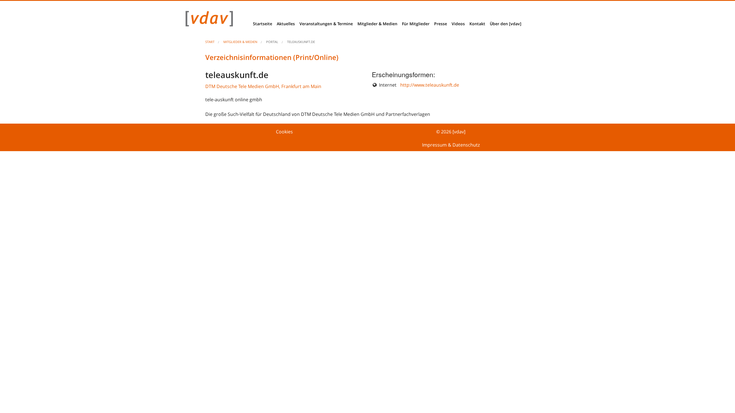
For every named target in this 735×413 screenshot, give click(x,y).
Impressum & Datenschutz (451, 145)
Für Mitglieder (416, 23)
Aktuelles (286, 23)
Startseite (262, 23)
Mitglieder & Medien (377, 23)
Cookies (284, 131)
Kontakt (477, 23)
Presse (440, 23)
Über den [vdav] (505, 23)
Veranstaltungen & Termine (326, 23)
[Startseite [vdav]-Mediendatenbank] (207, 20)
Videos (458, 23)
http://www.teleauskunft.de (429, 85)
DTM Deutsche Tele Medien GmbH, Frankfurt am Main (263, 86)
